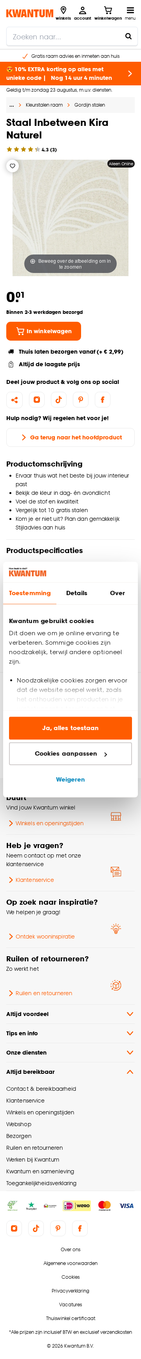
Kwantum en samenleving (40, 1171)
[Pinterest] (81, 400)
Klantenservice (35, 879)
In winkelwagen (49, 331)
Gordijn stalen (89, 105)
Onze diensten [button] (26, 1052)
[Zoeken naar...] (128, 36)
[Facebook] (102, 400)
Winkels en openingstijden (49, 823)
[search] (72, 36)
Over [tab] (117, 593)
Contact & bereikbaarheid (41, 1088)
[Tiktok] (59, 400)
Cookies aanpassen (66, 754)
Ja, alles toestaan (70, 728)
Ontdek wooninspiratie (45, 936)
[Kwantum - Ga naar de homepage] (29, 13)
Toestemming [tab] (30, 593)
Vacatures (70, 1304)
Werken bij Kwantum (32, 1159)
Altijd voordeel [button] (27, 1013)
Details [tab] (77, 593)
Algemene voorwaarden (70, 1263)
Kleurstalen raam (44, 105)
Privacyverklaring (70, 1291)
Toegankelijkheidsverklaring (41, 1183)
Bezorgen (18, 1135)
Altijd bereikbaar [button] (30, 1071)
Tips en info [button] (22, 1033)
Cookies (70, 1277)
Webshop (18, 1124)
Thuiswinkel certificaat (70, 1318)
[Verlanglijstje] (12, 166)
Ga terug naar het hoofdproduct (76, 437)
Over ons (70, 1249)
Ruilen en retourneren (44, 993)
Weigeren (70, 779)
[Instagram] (37, 400)
